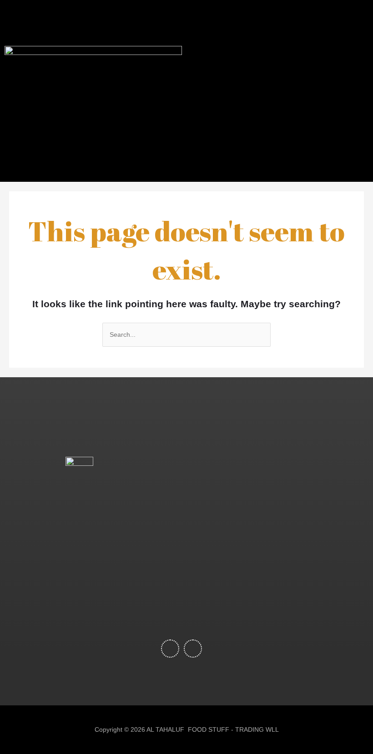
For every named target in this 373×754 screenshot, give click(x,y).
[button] (261, 90)
